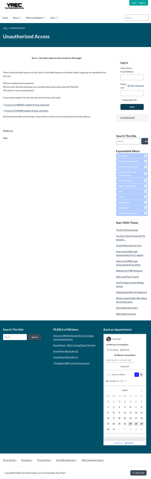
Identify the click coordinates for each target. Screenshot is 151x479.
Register (142, 3)
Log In (134, 3)
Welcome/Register (34, 17)
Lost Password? (127, 117)
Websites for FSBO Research (129, 270)
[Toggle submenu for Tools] (58, 17)
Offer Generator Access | (92, 460)
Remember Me (130, 100)
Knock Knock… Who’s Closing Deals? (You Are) (74, 345)
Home (5, 17)
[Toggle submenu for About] (21, 17)
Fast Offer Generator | (66, 460)
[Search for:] (136, 18)
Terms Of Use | (9, 460)
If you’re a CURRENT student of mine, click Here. (27, 105)
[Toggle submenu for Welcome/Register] (46, 17)
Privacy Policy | (44, 460)
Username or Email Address (127, 70)
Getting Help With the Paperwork (131, 292)
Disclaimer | (26, 460)
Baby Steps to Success (126, 314)
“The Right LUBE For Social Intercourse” (71, 363)
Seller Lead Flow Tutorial (127, 276)
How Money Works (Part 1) (65, 357)
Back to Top (140, 473)
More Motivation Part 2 (127, 307)
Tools (52, 17)
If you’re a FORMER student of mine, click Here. (27, 110)
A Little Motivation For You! (129, 245)
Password (123, 86)
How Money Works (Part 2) (65, 351)
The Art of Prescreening (127, 230)
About (16, 17)
